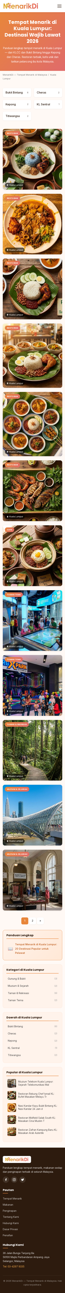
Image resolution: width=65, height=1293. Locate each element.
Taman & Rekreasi (32, 993)
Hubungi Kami (11, 1223)
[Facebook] (6, 1180)
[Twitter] (22, 1180)
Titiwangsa (17, 116)
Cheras (48, 92)
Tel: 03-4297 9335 (13, 1266)
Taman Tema (32, 1000)
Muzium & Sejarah (32, 985)
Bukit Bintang (17, 92)
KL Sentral (48, 104)
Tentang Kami (11, 1216)
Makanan (8, 1204)
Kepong (17, 104)
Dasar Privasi (10, 1229)
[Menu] (59, 6)
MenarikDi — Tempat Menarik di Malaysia (25, 74)
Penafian (8, 1235)
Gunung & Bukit (32, 978)
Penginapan (9, 1210)
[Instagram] (14, 1180)
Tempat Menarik (12, 1198)
